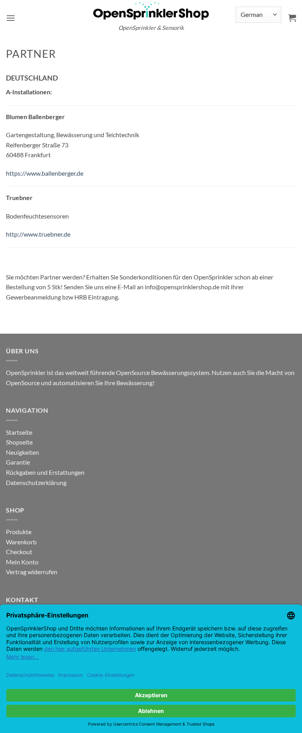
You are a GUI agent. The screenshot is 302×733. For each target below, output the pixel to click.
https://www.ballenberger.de (44, 173)
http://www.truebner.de (38, 234)
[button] (10, 18)
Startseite (19, 432)
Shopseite (19, 442)
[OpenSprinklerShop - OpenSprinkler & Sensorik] (151, 10)
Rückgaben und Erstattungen (45, 472)
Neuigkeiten (22, 452)
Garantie (18, 462)
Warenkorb (21, 542)
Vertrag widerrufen (31, 571)
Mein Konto (22, 562)
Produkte (18, 531)
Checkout (19, 551)
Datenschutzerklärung (36, 482)
